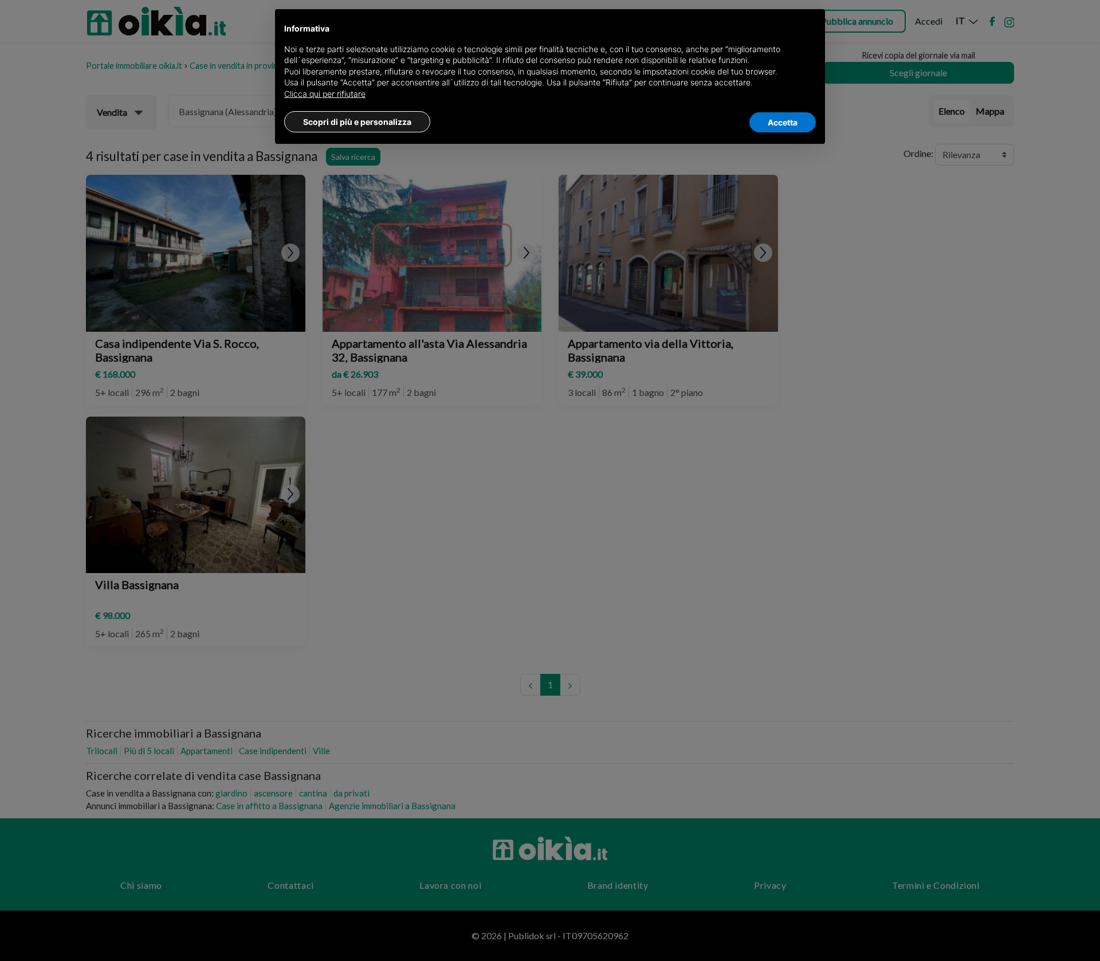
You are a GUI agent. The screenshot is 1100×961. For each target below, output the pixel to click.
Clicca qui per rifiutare (325, 94)
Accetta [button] (783, 122)
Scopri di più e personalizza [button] (357, 122)
